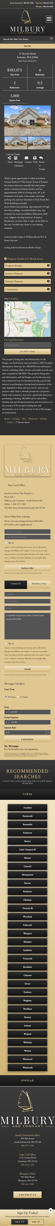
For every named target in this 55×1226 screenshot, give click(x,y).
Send (27, 668)
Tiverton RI (27, 908)
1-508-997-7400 (18, 504)
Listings (16, 418)
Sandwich (27, 950)
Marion (27, 857)
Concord (27, 866)
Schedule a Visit (39, 583)
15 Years (23, 696)
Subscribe (27, 568)
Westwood (27, 1059)
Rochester (27, 891)
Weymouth (28, 1067)
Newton (27, 1017)
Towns (27, 794)
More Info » (9, 496)
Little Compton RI (27, 849)
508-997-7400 (28, 3)
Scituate (43, 418)
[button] (51, 38)
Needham (27, 1008)
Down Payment (11, 717)
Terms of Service (40, 675)
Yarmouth (27, 958)
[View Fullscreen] (8, 316)
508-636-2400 (48, 6)
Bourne (27, 883)
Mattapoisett (27, 874)
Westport (27, 933)
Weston (27, 1050)
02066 (10, 422)
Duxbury (27, 992)
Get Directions (27, 351)
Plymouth (33, 418)
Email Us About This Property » (18, 493)
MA (24, 418)
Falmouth (27, 924)
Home (7, 418)
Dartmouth (28, 815)
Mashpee (28, 941)
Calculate (27, 739)
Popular (27, 1080)
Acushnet (27, 807)
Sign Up (19, 1221)
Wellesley (27, 1042)
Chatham (27, 899)
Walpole (27, 1033)
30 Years (11, 696)
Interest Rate (10, 727)
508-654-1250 (48, 3)
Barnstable (27, 824)
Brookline (27, 966)
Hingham (27, 1000)
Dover (27, 983)
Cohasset (28, 975)
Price (6, 707)
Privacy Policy (20, 561)
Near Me (27, 46)
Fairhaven (27, 832)
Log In (36, 1221)
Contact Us (16, 583)
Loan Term (9, 689)
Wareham (27, 916)
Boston (27, 841)
